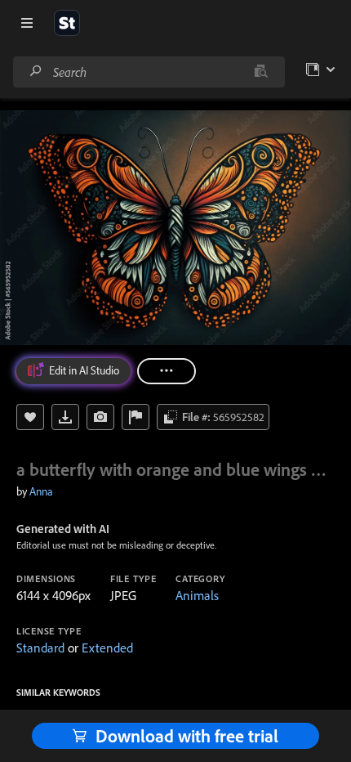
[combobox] (149, 72)
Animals (197, 595)
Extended (107, 647)
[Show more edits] (166, 371)
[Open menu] (27, 23)
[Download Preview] (65, 417)
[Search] (36, 71)
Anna (41, 491)
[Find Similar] (100, 417)
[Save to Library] (30, 417)
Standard (40, 647)
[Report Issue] (135, 417)
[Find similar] (261, 72)
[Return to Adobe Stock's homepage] (67, 23)
